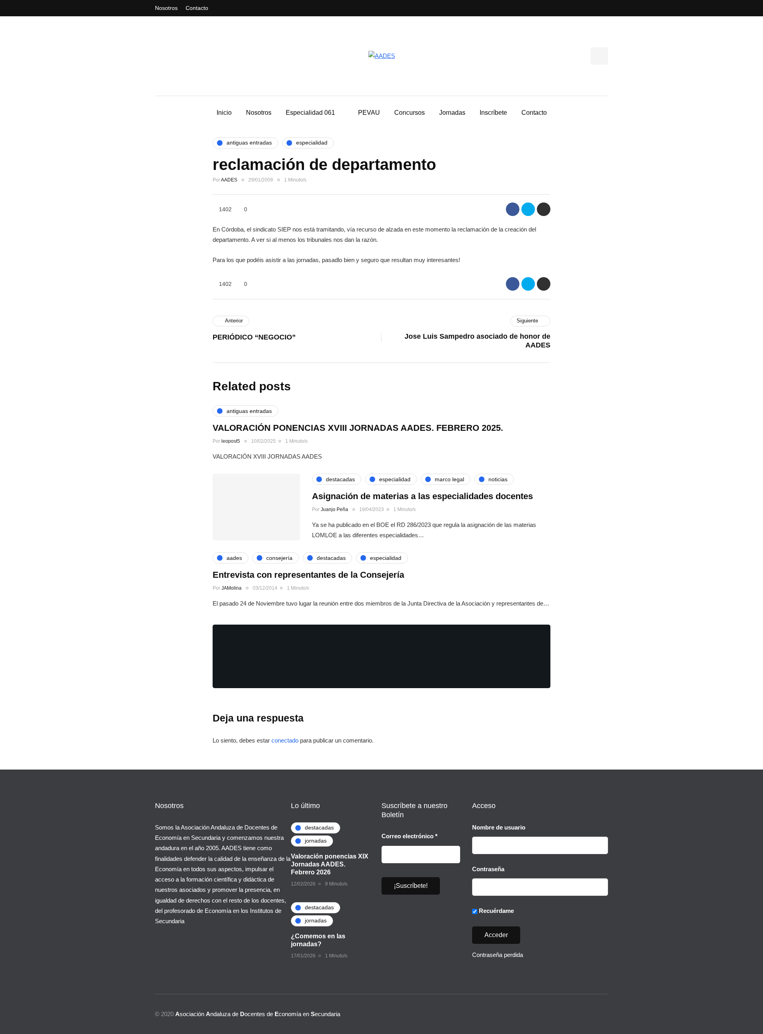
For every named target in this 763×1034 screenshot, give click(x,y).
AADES (229, 180)
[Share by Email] (543, 209)
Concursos (409, 112)
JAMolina (231, 588)
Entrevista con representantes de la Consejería (308, 575)
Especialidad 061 (310, 112)
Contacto (197, 8)
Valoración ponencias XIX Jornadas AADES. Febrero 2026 (329, 864)
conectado (284, 740)
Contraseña (488, 869)
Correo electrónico (410, 836)
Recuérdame (495, 910)
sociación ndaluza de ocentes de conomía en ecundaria (257, 1014)
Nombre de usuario (498, 827)
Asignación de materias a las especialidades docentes (422, 496)
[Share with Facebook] (512, 209)
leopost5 (230, 441)
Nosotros (166, 8)
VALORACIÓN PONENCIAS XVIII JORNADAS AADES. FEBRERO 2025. (358, 428)
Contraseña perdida (497, 954)
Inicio (224, 112)
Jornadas (452, 112)
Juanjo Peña (334, 509)
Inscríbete (493, 112)
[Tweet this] (528, 209)
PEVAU (369, 112)
